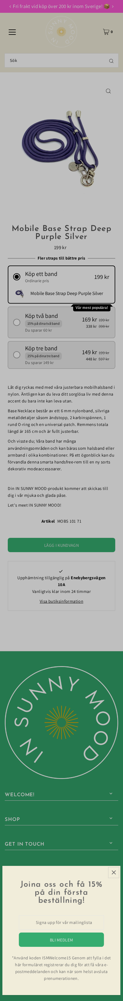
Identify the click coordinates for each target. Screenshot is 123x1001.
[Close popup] (113, 872)
